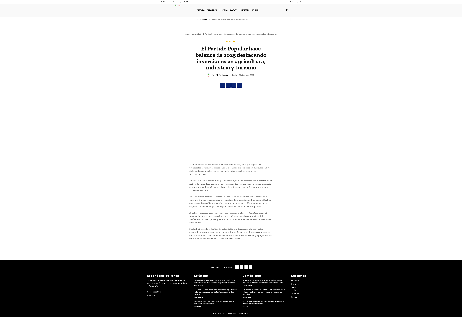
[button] (287, 10)
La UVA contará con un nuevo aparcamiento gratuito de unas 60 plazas (234, 19)
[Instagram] (276, 1)
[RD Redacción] (210, 75)
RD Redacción (222, 75)
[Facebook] (273, 1)
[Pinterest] (233, 85)
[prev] (285, 19)
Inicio (187, 34)
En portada (198, 297)
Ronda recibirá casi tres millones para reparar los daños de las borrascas (214, 302)
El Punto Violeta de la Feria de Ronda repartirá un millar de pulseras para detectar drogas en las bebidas (215, 291)
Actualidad (196, 34)
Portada (197, 307)
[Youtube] (283, 1)
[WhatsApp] (239, 85)
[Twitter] (280, 1)
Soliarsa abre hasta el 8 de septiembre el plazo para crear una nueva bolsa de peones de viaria (214, 281)
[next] (289, 19)
